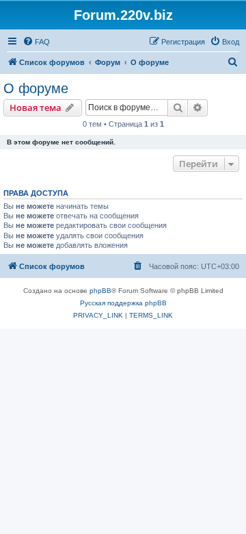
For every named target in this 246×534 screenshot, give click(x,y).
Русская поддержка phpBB (123, 303)
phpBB (100, 290)
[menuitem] (36, 42)
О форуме (35, 88)
